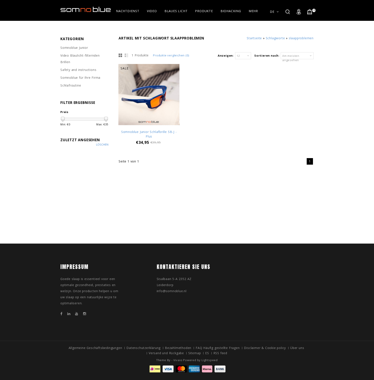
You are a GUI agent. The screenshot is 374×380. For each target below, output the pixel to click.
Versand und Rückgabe (166, 353)
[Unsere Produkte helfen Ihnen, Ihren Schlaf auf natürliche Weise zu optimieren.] (85, 10)
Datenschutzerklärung (143, 348)
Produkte (204, 11)
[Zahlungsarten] (187, 371)
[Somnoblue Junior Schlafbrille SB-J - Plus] (148, 95)
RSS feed (220, 353)
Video (152, 11)
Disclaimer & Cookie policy (265, 348)
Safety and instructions (78, 70)
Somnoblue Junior (74, 48)
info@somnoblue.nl (172, 291)
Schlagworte (275, 38)
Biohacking (231, 11)
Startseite (254, 38)
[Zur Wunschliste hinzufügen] (149, 105)
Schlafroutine (70, 85)
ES (207, 353)
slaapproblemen (301, 38)
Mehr (253, 11)
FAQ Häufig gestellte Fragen (218, 348)
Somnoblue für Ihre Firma (80, 77)
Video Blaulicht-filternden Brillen (80, 58)
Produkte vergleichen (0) (171, 55)
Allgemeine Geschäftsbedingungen (95, 348)
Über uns (297, 348)
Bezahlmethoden (178, 348)
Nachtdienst (127, 11)
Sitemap (194, 353)
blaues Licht (176, 11)
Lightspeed (210, 360)
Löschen (102, 144)
